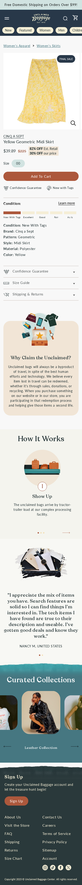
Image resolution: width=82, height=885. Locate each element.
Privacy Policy (54, 842)
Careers (49, 825)
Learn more (66, 203)
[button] (7, 18)
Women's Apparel (16, 46)
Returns (11, 850)
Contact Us (52, 817)
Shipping (12, 842)
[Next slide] (66, 534)
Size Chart (13, 858)
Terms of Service (56, 833)
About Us (13, 817)
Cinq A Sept (13, 136)
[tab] (38, 533)
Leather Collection (41, 747)
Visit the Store (17, 825)
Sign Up (16, 801)
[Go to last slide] (7, 748)
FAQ (8, 833)
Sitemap (49, 850)
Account (49, 858)
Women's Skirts (48, 46)
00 (18, 163)
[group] (41, 747)
